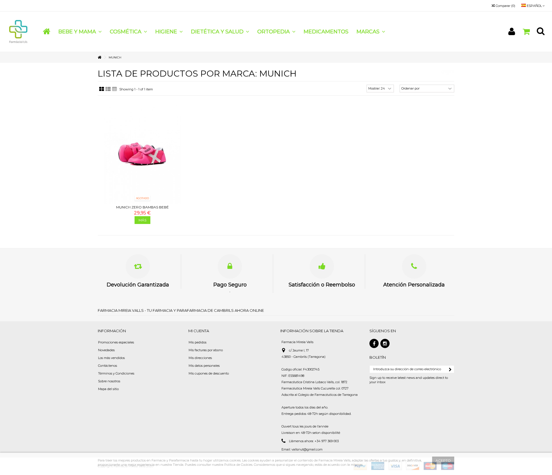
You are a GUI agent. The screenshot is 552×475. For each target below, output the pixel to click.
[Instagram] (385, 343)
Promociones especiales (116, 342)
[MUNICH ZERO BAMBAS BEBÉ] (142, 154)
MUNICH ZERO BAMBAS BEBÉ (142, 207)
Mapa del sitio (108, 389)
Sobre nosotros (109, 381)
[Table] (114, 89)
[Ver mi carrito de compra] (526, 32)
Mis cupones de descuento (209, 373)
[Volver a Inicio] (99, 57)
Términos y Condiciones (116, 373)
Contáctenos (107, 366)
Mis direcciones (200, 358)
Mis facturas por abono (206, 350)
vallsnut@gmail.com (307, 449)
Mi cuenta (198, 330)
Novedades (106, 350)
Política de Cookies (238, 465)
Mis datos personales (204, 366)
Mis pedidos (197, 342)
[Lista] (108, 89)
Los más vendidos (111, 358)
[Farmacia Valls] (18, 31)
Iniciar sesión (511, 31)
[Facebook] (374, 343)
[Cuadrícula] (101, 89)
